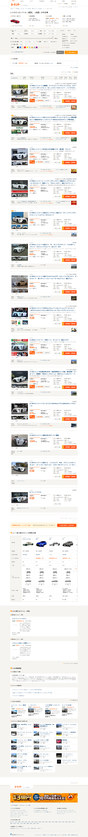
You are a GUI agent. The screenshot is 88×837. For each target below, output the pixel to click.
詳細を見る (47, 100)
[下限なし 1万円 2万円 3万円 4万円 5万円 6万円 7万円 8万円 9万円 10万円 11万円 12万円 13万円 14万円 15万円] (22, 42)
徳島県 (25, 823)
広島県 (18, 823)
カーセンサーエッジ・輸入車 (25, 828)
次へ (74, 74)
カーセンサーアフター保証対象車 (68, 43)
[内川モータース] (74, 363)
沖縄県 (38, 823)
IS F (72, 810)
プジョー (19, 816)
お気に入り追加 (57, 101)
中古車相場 (76, 72)
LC (15, 30)
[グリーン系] (39, 47)
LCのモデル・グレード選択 (25, 805)
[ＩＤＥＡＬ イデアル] (74, 236)
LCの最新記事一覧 (74, 700)
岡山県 (15, 823)
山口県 (21, 823)
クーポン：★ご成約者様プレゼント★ (63, 201)
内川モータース (20, 360)
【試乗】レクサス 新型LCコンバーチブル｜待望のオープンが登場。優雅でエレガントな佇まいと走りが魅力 (32, 692)
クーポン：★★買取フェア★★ (61, 169)
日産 (14, 810)
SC (63, 813)
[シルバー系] (34, 47)
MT (74, 30)
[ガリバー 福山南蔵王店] (74, 141)
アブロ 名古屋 (20, 328)
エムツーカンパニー (21, 480)
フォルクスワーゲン (13, 815)
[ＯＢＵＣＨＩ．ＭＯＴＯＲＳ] (74, 427)
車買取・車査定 (33, 828)
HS (70, 810)
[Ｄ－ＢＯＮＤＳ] (74, 395)
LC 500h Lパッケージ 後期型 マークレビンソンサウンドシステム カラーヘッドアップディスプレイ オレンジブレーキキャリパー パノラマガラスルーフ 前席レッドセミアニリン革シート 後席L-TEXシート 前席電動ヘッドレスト (53, 87)
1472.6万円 (25, 554)
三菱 (22, 813)
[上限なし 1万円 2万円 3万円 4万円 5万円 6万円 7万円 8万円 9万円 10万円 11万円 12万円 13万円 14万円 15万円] (31, 42)
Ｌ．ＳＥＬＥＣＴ (32, 705)
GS (61, 810)
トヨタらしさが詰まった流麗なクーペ (21, 643)
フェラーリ (19, 815)
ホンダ (21, 810)
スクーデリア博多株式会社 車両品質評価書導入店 (26, 201)
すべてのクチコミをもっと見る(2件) (71, 663)
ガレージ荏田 (19, 451)
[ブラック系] (18, 47)
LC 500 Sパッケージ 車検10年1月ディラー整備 (44, 435)
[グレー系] (29, 47)
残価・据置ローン (54, 41)
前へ (71, 74)
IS (57, 810)
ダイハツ (11, 813)
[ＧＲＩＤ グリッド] (74, 172)
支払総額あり (64, 36)
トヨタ (11, 810)
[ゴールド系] (32, 47)
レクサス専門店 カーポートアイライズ (52, 705)
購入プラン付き (73, 40)
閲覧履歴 (66, 3)
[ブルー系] (20, 47)
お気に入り (74, 3)
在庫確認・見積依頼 (69, 101)
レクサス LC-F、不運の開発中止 (18, 695)
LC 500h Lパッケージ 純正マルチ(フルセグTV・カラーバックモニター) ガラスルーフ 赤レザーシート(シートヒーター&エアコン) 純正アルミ (53, 277)
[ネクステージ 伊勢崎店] (74, 109)
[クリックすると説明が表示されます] (13, 38)
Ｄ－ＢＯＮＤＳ (20, 392)
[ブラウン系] (41, 47)
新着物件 (63, 34)
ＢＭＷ (24, 810)
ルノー (15, 816)
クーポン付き (72, 38)
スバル (17, 810)
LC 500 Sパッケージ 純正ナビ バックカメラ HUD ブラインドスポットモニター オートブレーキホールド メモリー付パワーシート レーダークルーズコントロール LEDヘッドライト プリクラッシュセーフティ (53, 464)
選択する (33, 30)
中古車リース (39, 828)
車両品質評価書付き (65, 41)
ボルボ (15, 813)
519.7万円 (64, 554)
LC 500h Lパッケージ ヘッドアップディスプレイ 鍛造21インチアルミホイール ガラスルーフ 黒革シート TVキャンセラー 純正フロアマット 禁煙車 (53, 182)
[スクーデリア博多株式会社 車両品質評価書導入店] (74, 204)
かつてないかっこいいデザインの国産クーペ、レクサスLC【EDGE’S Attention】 (27, 689)
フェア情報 (58, 202)
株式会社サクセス (20, 296)
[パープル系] (36, 47)
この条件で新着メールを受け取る (49, 52)
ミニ (23, 815)
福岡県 (31, 823)
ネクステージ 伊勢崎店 (21, 106)
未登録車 (72, 34)
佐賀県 (34, 823)
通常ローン (46, 41)
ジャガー (11, 816)
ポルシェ (26, 815)
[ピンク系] (46, 47)
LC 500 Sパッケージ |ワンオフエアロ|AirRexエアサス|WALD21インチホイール (53, 404)
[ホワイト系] (15, 47)
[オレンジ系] (43, 47)
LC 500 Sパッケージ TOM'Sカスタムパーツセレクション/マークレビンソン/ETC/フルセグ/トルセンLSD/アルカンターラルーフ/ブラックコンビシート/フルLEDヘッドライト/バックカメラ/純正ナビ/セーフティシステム (52, 309)
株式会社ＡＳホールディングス (23, 508)
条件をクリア (60, 52)
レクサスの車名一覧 (37, 810)
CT (59, 810)
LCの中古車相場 (15, 805)
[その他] (48, 47)
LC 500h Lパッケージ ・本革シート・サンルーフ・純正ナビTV (49, 340)
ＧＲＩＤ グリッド (21, 169)
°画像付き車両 (65, 45)
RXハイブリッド (59, 813)
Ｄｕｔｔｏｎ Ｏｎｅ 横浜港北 (18, 705)
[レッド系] (25, 47)
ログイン (60, 3)
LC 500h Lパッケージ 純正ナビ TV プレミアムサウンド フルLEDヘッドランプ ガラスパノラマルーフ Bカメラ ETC (52, 246)
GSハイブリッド (66, 810)
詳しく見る (32, 25)
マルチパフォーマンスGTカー (19, 618)
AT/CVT (69, 30)
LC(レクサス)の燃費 (74, 67)
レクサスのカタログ (44, 810)
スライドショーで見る (66, 72)
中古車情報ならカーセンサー (14, 828)
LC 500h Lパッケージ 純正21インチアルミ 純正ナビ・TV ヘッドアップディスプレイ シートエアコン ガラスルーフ (53, 214)
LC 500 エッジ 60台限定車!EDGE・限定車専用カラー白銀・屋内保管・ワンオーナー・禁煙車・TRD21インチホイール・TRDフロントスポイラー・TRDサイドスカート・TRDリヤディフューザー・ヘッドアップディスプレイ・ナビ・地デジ (53, 373)
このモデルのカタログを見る (17, 25)
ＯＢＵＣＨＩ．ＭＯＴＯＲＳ (22, 423)
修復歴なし (64, 38)
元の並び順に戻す (14, 78)
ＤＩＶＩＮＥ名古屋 (66, 705)
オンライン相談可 (65, 47)
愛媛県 (28, 823)
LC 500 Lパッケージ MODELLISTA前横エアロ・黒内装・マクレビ (50, 149)
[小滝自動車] (74, 268)
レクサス (19, 813)
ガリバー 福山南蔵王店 (21, 137)
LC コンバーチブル (36, 492)
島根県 (11, 823)
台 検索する (72, 52)
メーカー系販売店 (73, 36)
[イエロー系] (27, 47)
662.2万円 (38, 554)
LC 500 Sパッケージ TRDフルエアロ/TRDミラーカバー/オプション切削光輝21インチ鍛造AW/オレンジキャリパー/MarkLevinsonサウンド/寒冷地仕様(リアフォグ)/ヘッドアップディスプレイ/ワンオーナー (53, 119)
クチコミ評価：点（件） (46, 106)
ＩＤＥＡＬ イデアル (21, 233)
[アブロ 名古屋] (74, 331)
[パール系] (22, 47)
